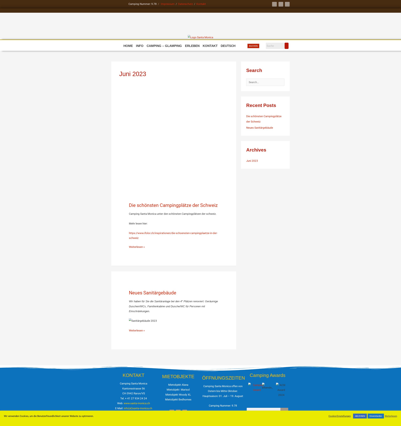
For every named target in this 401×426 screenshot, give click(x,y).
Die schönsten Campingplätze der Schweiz (173, 205)
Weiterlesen (391, 416)
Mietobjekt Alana (178, 384)
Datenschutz (186, 3)
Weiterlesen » (137, 246)
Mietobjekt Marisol (178, 389)
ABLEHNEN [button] (360, 416)
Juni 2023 (252, 160)
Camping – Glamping (164, 46)
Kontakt (201, 3)
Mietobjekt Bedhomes (178, 399)
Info (139, 46)
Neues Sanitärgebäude (152, 293)
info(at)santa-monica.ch (138, 408)
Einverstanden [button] (376, 416)
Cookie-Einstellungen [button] (339, 416)
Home (128, 46)
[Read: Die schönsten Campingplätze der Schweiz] (174, 144)
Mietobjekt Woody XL (178, 394)
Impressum (168, 3)
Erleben (192, 46)
